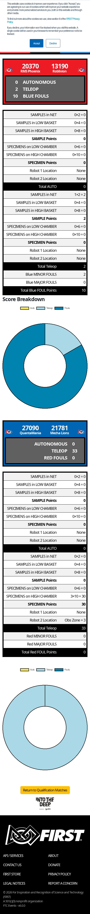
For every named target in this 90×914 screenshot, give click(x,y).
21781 (59, 428)
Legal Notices (14, 883)
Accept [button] (36, 43)
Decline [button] (53, 43)
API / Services (13, 855)
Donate (54, 865)
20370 (30, 66)
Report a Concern (62, 883)
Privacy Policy (59, 874)
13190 (59, 66)
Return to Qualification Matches (45, 790)
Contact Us (12, 865)
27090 (30, 428)
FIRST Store (12, 874)
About (53, 855)
